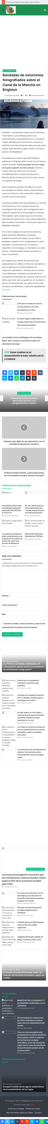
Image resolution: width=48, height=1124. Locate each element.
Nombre (5, 596)
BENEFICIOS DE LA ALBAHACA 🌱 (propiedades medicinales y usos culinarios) (31, 1003)
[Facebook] (4, 372)
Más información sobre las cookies (19, 1113)
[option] (24, 398)
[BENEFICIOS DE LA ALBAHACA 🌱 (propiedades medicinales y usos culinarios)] (8, 1007)
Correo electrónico (10, 605)
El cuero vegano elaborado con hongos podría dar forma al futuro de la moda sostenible (31, 322)
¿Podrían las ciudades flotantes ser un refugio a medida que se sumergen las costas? (30, 697)
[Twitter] (10, 372)
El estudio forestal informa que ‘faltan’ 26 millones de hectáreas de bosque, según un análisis (23, 975)
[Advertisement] (24, 41)
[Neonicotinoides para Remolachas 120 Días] (35, 525)
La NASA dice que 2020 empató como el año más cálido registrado (30, 924)
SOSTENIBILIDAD (9, 71)
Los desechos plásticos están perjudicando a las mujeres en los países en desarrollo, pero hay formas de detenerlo (12, 538)
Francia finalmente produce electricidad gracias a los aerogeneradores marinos (24, 400)
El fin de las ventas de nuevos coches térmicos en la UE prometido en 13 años (29, 306)
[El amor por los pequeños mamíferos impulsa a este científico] (9, 685)
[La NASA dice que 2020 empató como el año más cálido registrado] (9, 927)
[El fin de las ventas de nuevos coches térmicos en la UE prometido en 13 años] (9, 306)
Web (3, 614)
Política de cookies (33, 1109)
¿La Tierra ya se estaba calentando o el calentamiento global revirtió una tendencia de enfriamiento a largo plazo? (23, 667)
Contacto (38, 1113)
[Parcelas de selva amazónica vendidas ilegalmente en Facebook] (9, 912)
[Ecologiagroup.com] (11, 10)
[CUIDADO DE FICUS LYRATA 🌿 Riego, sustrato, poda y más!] (9, 941)
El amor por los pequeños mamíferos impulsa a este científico (28, 683)
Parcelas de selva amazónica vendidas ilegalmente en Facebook (29, 910)
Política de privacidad (16, 1109)
